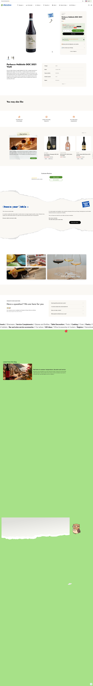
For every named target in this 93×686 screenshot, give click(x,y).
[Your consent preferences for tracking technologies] (91, 684)
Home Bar (47, 5)
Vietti (63, 14)
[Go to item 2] (12, 58)
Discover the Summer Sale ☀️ (5, 1)
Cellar (55, 5)
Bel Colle (77, 152)
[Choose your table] (50, 17)
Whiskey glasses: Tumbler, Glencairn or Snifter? (60, 527)
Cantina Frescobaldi (63, 152)
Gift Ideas (73, 5)
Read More (86, 536)
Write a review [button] (56, 177)
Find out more (33, 158)
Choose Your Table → (75, 222)
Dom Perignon (46, 152)
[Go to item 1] (8, 58)
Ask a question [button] (56, 179)
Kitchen (38, 5)
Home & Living (63, 5)
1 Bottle (46, 158)
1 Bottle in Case (50, 158)
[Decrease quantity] (64, 31)
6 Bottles (82, 158)
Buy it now (73, 33)
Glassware (21, 5)
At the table (30, 5)
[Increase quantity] (69, 31)
